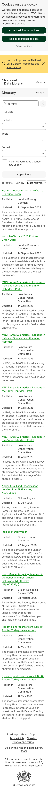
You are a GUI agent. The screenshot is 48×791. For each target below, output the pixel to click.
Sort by (20, 182)
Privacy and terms (23, 742)
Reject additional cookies (24, 38)
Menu (39, 82)
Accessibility (17, 738)
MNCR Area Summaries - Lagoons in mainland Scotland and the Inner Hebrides (23, 338)
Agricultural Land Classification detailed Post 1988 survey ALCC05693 (20, 489)
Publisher (7, 120)
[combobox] (24, 126)
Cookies (32, 738)
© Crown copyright (24, 785)
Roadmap (12, 734)
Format (6, 147)
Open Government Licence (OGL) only (25, 163)
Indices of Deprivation (14, 531)
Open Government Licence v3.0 (23, 762)
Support (34, 734)
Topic (5, 133)
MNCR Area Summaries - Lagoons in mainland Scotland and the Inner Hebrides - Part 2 (23, 286)
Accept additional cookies (24, 30)
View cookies (24, 46)
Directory (9, 93)
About (23, 734)
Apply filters (24, 174)
